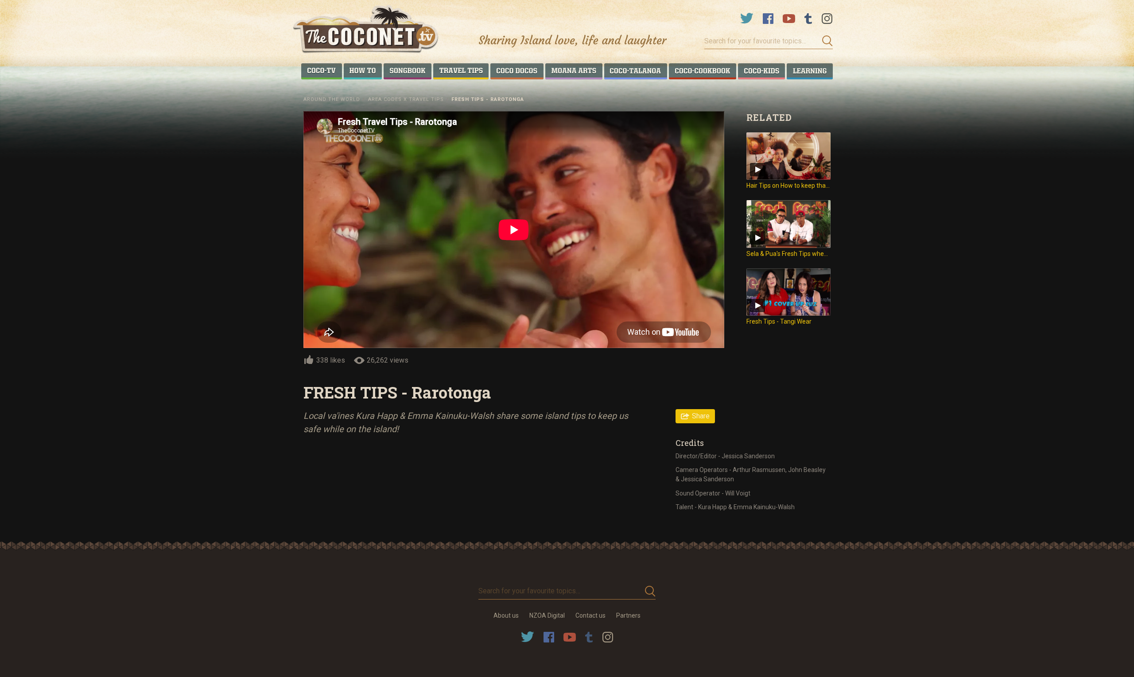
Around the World (331, 99)
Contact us (590, 615)
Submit (825, 41)
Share (701, 416)
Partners (628, 615)
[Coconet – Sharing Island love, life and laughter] (366, 30)
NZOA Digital (547, 615)
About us (506, 615)
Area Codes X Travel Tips (406, 99)
